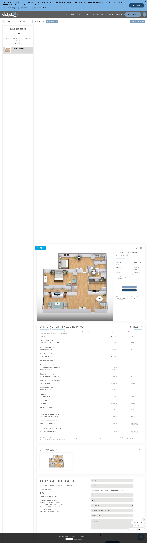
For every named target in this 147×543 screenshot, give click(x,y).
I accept (69, 539)
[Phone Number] (144, 14)
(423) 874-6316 (45, 489)
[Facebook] (40, 493)
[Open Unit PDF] (141, 248)
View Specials (138, 329)
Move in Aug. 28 (44, 329)
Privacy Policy (77, 539)
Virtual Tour (129, 290)
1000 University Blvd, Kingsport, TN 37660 (56, 485)
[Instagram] (43, 493)
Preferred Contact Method (101, 490)
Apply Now (129, 287)
